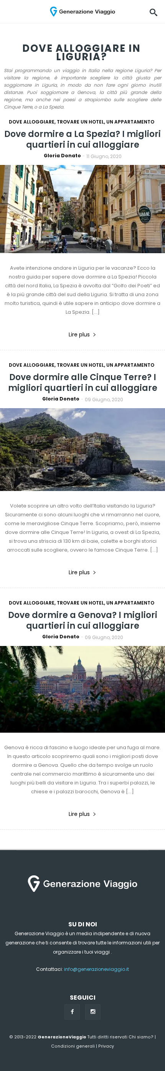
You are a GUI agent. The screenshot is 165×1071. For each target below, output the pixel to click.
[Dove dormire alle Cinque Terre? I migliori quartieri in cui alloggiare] (82, 451)
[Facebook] (72, 1012)
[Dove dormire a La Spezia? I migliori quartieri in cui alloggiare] (82, 210)
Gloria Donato (62, 155)
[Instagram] (93, 1012)
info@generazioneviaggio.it (96, 969)
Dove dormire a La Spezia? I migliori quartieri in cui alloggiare (82, 139)
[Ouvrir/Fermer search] (153, 11)
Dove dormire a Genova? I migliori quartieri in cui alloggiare (82, 620)
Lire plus (79, 334)
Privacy (106, 1046)
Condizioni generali (73, 1046)
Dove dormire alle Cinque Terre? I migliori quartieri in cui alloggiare (82, 382)
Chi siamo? (141, 1037)
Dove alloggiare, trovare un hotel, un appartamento (81, 122)
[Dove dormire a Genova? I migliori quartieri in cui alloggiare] (82, 691)
